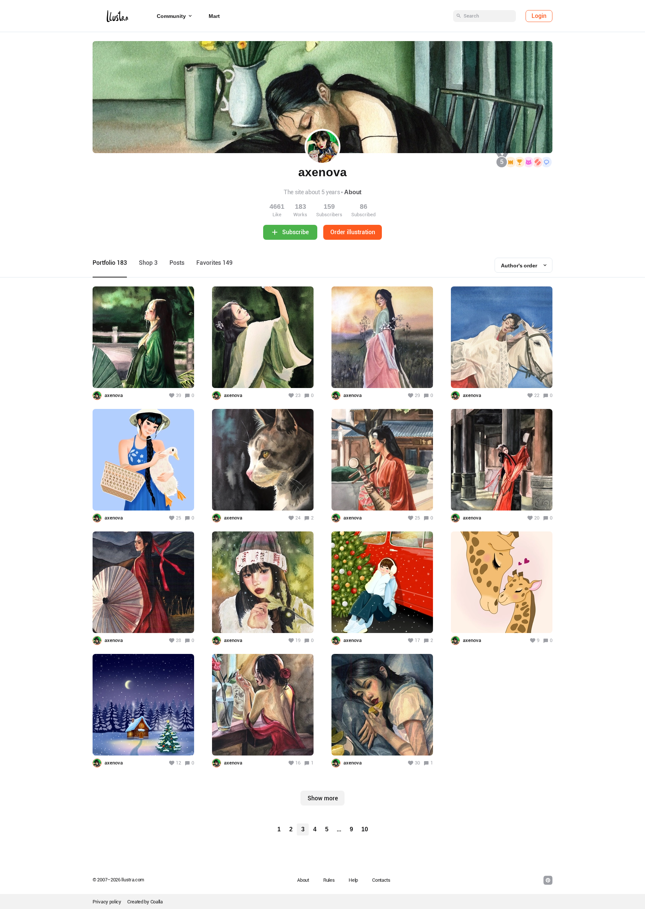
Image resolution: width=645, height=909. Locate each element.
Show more (323, 798)
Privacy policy (107, 902)
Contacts (381, 880)
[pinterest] (547, 880)
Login (539, 15)
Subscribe (295, 232)
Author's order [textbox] (519, 266)
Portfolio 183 (110, 262)
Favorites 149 (214, 262)
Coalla (156, 902)
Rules (329, 880)
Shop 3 (148, 262)
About (352, 192)
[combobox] (523, 265)
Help (353, 880)
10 (364, 829)
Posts (176, 262)
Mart (214, 16)
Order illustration (352, 232)
